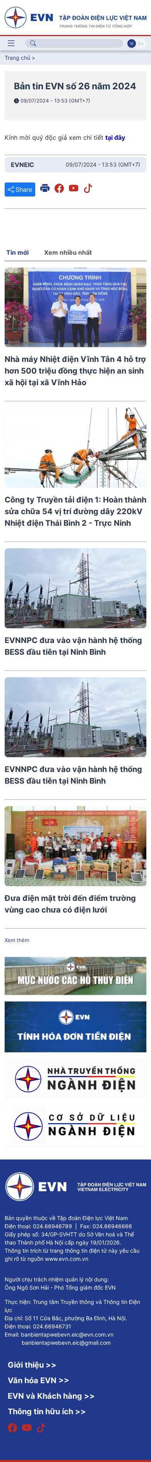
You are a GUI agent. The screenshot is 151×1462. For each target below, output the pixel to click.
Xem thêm (17, 940)
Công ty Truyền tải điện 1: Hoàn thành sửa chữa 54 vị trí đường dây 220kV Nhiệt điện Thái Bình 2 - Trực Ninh (75, 511)
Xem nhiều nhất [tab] (68, 252)
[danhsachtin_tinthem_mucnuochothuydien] (75, 975)
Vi (132, 43)
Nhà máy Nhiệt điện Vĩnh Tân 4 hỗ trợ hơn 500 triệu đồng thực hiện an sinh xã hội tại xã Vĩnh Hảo (75, 371)
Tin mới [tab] (17, 252)
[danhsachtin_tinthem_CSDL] (75, 1125)
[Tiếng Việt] (75, 17)
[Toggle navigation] (11, 43)
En (140, 43)
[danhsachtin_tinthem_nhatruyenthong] (75, 1078)
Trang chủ (17, 57)
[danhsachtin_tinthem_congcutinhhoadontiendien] (75, 1026)
